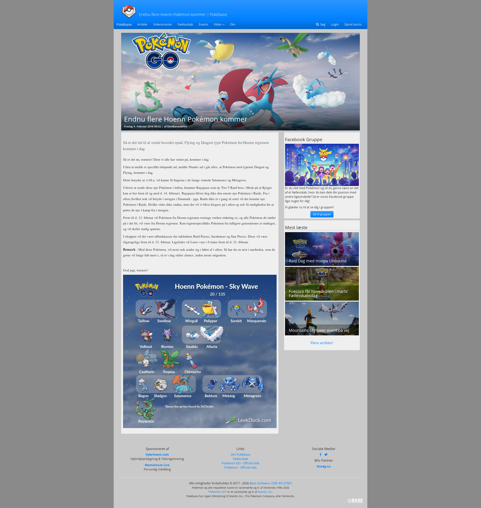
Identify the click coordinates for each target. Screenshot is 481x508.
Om (232, 24)
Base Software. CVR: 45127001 (271, 483)
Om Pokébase (240, 454)
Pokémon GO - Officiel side (240, 463)
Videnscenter (162, 24)
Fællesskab (185, 24)
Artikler (142, 24)
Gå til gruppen (322, 214)
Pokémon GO (217, 492)
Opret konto (353, 24)
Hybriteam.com (157, 454)
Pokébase (124, 24)
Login (335, 24)
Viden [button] (218, 24)
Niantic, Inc (265, 492)
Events (203, 24)
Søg (322, 24)
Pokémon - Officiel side (240, 467)
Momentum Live (157, 465)
